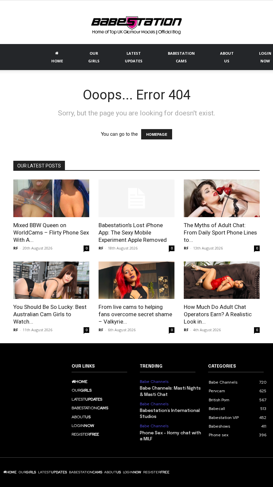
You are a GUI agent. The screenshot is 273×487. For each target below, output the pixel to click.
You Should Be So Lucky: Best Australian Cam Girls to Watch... (50, 314)
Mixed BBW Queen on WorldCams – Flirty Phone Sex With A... (51, 232)
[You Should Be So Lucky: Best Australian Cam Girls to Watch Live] (51, 280)
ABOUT (227, 57)
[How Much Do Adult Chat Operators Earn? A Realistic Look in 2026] (222, 280)
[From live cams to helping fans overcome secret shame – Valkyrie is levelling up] (136, 280)
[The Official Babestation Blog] (136, 23)
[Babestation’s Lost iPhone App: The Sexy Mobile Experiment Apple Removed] (136, 198)
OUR (94, 57)
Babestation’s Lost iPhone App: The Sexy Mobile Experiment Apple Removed (133, 232)
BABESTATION (181, 57)
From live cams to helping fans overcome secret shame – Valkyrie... (135, 314)
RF (15, 248)
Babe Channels (154, 381)
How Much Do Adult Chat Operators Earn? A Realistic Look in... (218, 314)
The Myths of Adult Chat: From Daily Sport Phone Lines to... (220, 232)
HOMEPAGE (156, 134)
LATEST (133, 57)
